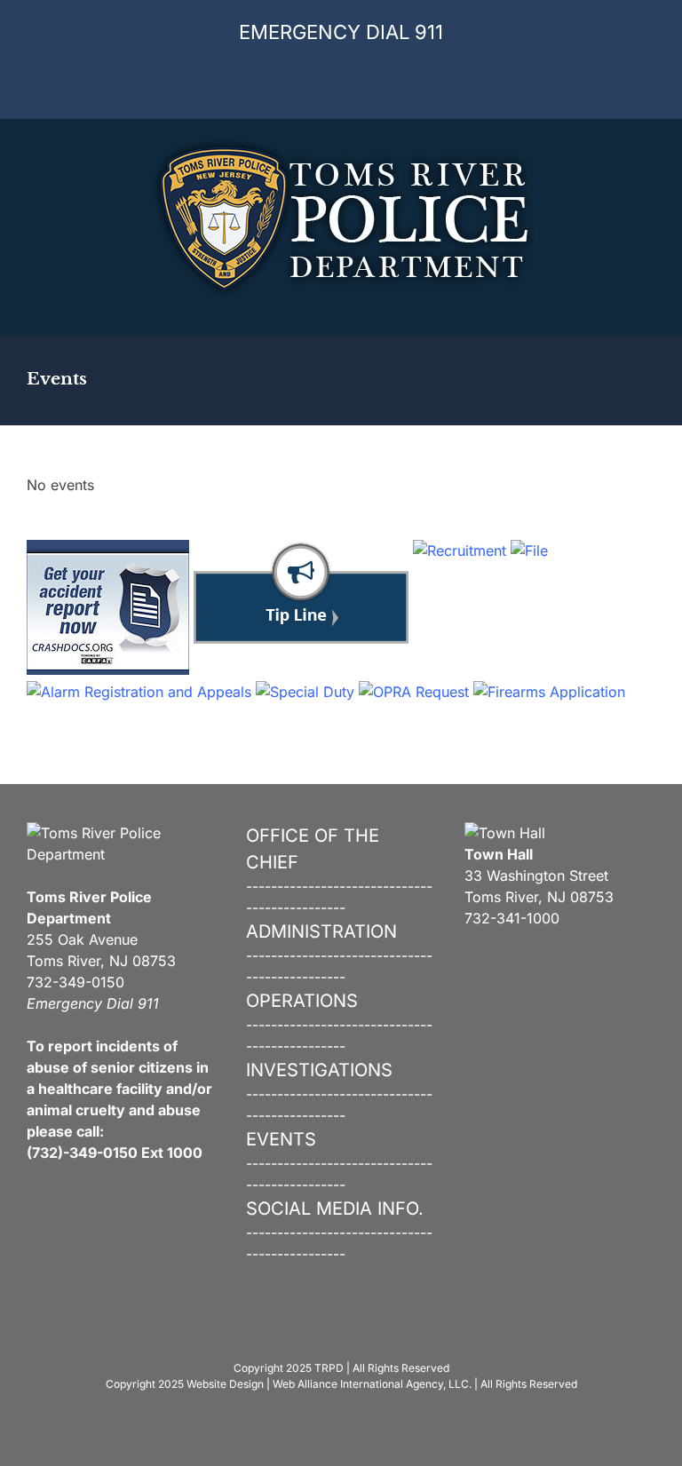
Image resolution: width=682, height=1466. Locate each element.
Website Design (225, 1384)
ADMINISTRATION (321, 931)
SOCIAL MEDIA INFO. (335, 1208)
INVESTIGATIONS (319, 1070)
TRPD (329, 1368)
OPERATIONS (302, 1000)
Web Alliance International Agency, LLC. (372, 1384)
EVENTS (281, 1139)
